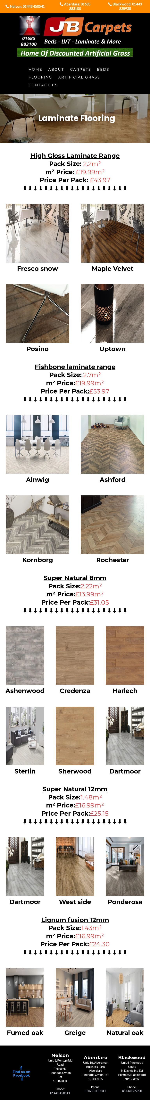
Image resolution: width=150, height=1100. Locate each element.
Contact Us (43, 85)
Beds (103, 69)
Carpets (80, 69)
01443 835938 (132, 1091)
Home (35, 69)
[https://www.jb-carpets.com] (75, 36)
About (56, 69)
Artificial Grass (79, 77)
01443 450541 (60, 1093)
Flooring (40, 77)
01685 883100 (95, 1091)
